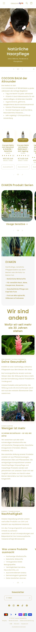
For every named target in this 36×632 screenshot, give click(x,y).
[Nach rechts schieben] (22, 174)
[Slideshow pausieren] (34, 69)
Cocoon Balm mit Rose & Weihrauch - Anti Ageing (23, 148)
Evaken (17, 618)
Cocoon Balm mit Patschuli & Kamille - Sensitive (8, 148)
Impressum (24, 624)
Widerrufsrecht (13, 620)
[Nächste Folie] (22, 69)
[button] (4, 3)
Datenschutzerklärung (27, 620)
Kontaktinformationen (19, 627)
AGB (11, 624)
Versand (16, 624)
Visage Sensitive (15, 224)
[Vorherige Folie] (13, 69)
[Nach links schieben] (13, 174)
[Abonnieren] (29, 598)
